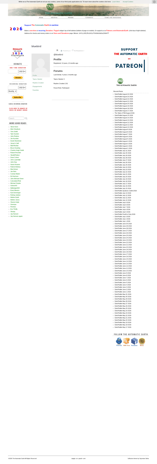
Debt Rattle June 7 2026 (123, 278)
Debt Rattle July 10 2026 (123, 200)
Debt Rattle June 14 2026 (123, 261)
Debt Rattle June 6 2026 (123, 280)
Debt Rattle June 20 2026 (123, 247)
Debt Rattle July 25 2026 (123, 165)
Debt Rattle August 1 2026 (123, 148)
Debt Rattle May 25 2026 (123, 308)
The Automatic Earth (42, 18)
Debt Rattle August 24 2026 (124, 94)
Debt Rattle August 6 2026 (123, 136)
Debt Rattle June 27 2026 (123, 231)
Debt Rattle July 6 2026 (122, 209)
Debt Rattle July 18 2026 (123, 181)
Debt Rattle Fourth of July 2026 (125, 214)
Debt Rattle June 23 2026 (123, 240)
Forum (89, 18)
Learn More (116, 2)
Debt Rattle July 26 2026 (123, 162)
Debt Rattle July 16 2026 (123, 186)
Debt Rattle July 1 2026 (122, 221)
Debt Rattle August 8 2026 (123, 132)
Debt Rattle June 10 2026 (123, 271)
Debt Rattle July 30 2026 (123, 153)
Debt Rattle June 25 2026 (123, 235)
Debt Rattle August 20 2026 (124, 104)
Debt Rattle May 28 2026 (123, 301)
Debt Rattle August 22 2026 (124, 99)
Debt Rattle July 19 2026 (123, 179)
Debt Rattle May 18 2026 (123, 325)
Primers (72, 18)
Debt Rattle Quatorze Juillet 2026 (126, 191)
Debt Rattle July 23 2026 (123, 169)
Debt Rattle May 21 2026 (123, 318)
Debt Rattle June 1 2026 (123, 292)
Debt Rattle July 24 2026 (123, 167)
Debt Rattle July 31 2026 (123, 151)
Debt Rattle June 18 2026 (123, 252)
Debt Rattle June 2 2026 (123, 289)
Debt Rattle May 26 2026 (123, 306)
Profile (35, 75)
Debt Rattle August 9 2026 (123, 129)
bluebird (36, 46)
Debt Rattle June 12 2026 (123, 266)
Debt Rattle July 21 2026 (123, 174)
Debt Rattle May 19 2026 (123, 322)
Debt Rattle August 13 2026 (124, 120)
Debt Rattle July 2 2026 (122, 219)
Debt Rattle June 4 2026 (123, 285)
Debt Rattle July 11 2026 (123, 198)
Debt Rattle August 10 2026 (124, 127)
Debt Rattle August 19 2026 (124, 106)
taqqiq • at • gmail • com (78, 458)
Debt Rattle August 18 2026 (124, 108)
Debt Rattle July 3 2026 (122, 216)
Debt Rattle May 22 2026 (123, 315)
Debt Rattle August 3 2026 (123, 144)
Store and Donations (110, 18)
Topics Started (37, 79)
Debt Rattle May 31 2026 (123, 294)
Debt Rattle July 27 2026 (123, 160)
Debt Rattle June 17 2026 (123, 254)
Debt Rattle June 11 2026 (123, 268)
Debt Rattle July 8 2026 (122, 205)
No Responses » (79, 50)
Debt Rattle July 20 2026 (123, 177)
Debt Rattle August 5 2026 (123, 139)
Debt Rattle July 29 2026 (123, 155)
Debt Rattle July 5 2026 (122, 212)
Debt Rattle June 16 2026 (123, 256)
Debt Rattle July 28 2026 (123, 158)
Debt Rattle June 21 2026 (123, 245)
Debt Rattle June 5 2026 (123, 282)
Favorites (36, 90)
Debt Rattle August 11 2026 (124, 125)
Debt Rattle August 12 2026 (124, 122)
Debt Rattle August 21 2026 (124, 101)
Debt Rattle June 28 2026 (123, 228)
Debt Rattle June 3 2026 (123, 287)
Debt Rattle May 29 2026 (123, 299)
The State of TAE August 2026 (124, 113)
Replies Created (38, 83)
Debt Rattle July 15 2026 (123, 188)
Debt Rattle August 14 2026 (124, 118)
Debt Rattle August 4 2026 (123, 141)
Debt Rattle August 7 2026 (123, 134)
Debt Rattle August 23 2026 (124, 97)
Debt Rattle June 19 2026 (123, 249)
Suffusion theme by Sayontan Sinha (138, 458)
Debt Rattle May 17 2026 (123, 327)
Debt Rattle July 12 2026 (123, 195)
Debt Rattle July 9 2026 (122, 202)
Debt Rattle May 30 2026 (123, 296)
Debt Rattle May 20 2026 (123, 320)
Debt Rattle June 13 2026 (123, 264)
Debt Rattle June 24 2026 (123, 238)
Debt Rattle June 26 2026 (123, 233)
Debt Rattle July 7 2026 (122, 207)
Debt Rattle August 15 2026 (124, 115)
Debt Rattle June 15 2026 (123, 259)
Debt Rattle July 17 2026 (123, 184)
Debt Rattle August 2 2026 (123, 146)
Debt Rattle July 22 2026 (123, 172)
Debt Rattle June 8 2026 (123, 275)
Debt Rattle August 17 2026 (124, 111)
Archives (55, 18)
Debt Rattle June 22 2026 (123, 242)
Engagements (37, 86)
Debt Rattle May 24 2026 (123, 311)
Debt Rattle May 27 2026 (123, 303)
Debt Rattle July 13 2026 (123, 193)
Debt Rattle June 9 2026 (123, 273)
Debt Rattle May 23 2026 (123, 313)
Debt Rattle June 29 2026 (123, 226)
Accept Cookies (128, 2)
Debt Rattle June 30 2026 (123, 224)
